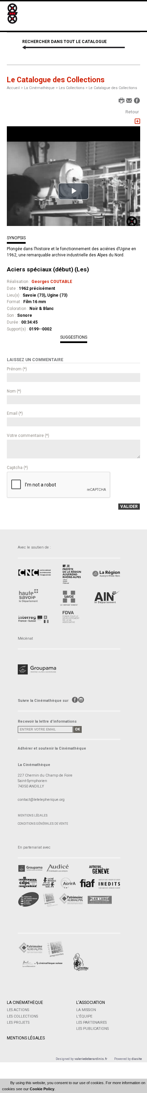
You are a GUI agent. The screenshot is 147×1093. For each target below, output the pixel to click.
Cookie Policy (42, 1089)
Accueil (13, 88)
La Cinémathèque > (41, 88)
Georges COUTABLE (51, 281)
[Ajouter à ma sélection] (137, 121)
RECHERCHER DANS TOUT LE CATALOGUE (64, 41)
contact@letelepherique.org (41, 799)
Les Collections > (74, 88)
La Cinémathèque (25, 1002)
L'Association (90, 1002)
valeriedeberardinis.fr (91, 1059)
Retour (132, 111)
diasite (137, 1059)
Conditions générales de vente (43, 823)
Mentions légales (33, 815)
